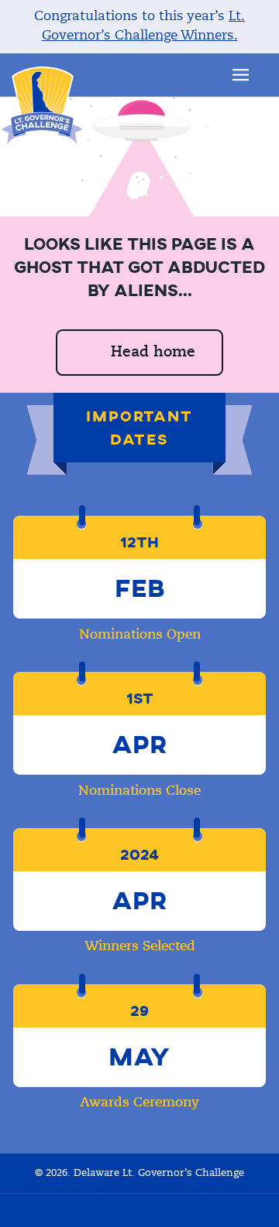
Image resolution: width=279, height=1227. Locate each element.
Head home (153, 352)
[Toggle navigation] (240, 75)
